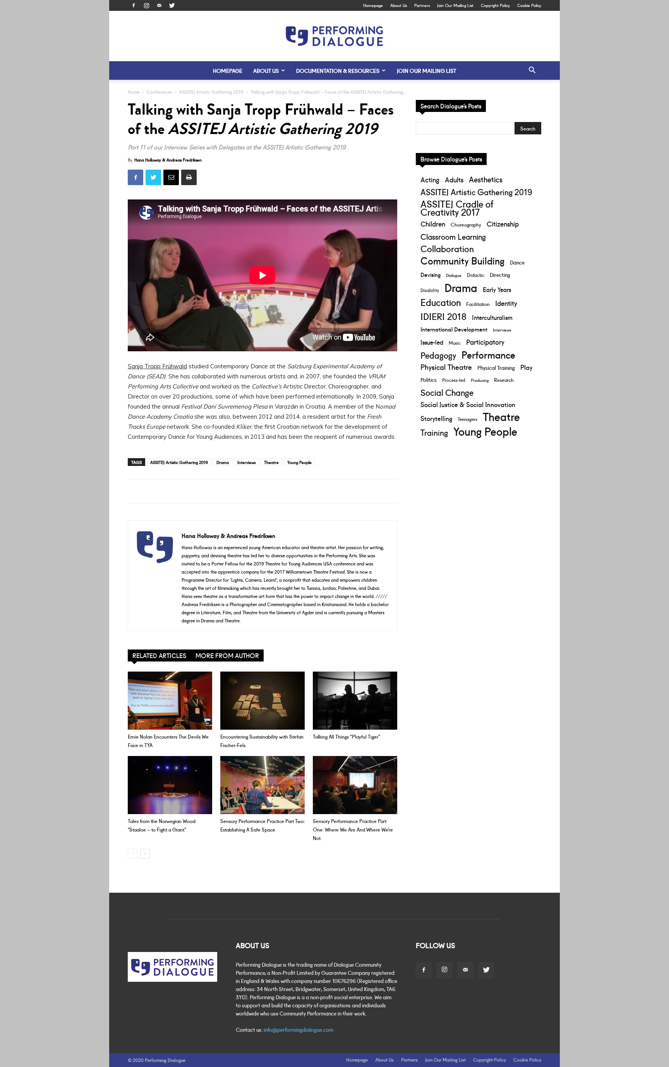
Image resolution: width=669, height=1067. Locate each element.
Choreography (466, 224)
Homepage (373, 5)
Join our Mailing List (426, 70)
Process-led (453, 379)
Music (455, 342)
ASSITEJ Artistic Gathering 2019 (211, 91)
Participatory (485, 342)
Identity (506, 303)
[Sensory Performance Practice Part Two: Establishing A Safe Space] (262, 785)
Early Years (497, 289)
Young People (299, 462)
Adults (454, 179)
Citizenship (503, 224)
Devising (430, 274)
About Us (398, 5)
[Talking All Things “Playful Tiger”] (355, 701)
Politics (428, 379)
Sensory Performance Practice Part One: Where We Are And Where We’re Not (353, 829)
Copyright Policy (495, 5)
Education (440, 302)
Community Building (462, 260)
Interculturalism (492, 317)
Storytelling (436, 418)
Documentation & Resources (337, 70)
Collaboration (447, 248)
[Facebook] (133, 5)
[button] (532, 71)
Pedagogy (438, 355)
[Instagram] (146, 5)
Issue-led (431, 342)
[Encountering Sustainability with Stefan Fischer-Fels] (262, 701)
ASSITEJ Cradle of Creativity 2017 (456, 207)
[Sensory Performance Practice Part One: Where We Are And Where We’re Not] (355, 785)
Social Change (446, 392)
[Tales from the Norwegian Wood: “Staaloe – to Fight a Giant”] (170, 785)
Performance (488, 355)
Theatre (271, 462)
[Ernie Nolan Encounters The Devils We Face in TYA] (170, 701)
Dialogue (453, 275)
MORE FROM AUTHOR (227, 655)
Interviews (246, 462)
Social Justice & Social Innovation (467, 404)
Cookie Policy (529, 5)
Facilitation (478, 303)
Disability (429, 290)
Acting (429, 179)
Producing (480, 380)
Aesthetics (486, 179)
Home (133, 91)
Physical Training (496, 367)
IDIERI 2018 (443, 316)
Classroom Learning (453, 236)
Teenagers (467, 419)
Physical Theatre (446, 367)
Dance (517, 262)
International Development (453, 329)
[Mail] (159, 5)
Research (504, 379)
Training (434, 432)
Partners (422, 5)
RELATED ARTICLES (159, 655)
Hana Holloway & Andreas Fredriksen (168, 159)
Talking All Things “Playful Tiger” (346, 736)
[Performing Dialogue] (334, 36)
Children (432, 224)
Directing (500, 274)
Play (526, 367)
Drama (222, 462)
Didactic (475, 274)
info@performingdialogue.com (298, 1029)
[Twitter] (172, 5)
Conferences (159, 91)
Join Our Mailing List (455, 5)
